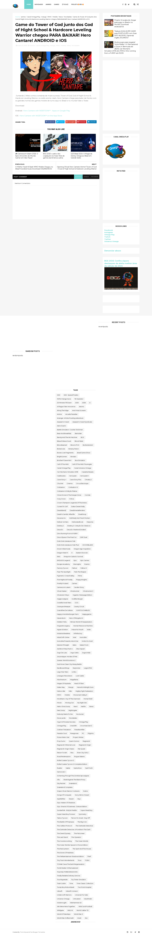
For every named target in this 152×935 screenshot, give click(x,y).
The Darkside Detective (84, 826)
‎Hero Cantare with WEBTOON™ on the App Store (41, 116)
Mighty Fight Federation (84, 691)
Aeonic (81, 406)
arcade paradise (71, 414)
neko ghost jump (63, 706)
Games (56, 4)
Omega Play (109, 235)
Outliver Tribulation (64, 729)
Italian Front (84, 645)
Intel (74, 637)
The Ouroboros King (64, 841)
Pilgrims (90, 733)
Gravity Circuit (79, 606)
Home (29, 4)
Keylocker (76, 668)
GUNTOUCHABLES (83, 610)
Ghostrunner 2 (88, 591)
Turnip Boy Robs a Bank (65, 887)
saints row (78, 768)
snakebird (73, 783)
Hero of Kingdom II (76, 618)
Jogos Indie (86, 653)
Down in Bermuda (63, 549)
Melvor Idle (61, 691)
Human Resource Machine (83, 626)
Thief (89, 856)
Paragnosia (74, 733)
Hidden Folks (62, 622)
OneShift (73, 726)
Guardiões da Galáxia (65, 610)
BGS (82, 437)
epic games (84, 560)
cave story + (61, 479)
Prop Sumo (61, 741)
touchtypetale (62, 879)
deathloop (82, 514)
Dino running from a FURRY (67, 533)
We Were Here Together (66, 906)
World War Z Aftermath (65, 918)
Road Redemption (64, 756)
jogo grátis (74, 653)
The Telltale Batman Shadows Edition (70, 856)
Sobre (85, 791)
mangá (43, 17)
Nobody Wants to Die (65, 714)
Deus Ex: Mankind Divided (76, 529)
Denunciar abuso (112, 251)
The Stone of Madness (65, 853)
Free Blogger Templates (37, 932)
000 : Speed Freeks (71, 395)
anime (23, 17)
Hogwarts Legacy (63, 626)
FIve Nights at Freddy (64, 579)
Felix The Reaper (80, 572)
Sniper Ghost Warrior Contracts (68, 791)
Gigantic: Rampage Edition (82, 595)
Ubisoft (59, 891)
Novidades (39, 4)
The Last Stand (62, 837)
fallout (74, 568)
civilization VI (73, 487)
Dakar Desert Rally (78, 506)
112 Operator (79, 399)
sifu (58, 779)
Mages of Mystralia (64, 683)
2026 (84, 403)
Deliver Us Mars (62, 522)
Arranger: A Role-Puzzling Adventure (70, 418)
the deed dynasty (63, 833)
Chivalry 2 (88, 479)
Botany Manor (74, 449)
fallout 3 (84, 568)
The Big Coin (82, 822)
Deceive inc (61, 518)
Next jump (61, 710)
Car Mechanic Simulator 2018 (67, 472)
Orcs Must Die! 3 (86, 726)
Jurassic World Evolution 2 (66, 660)
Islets (74, 645)
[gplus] (131, 932)
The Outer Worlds (81, 841)
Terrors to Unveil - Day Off (80, 818)
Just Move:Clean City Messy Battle (69, 664)
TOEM (87, 860)
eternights (77, 564)
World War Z (78, 914)
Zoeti (79, 918)
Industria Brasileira (63, 633)
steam (71, 799)
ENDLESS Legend (63, 560)
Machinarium (61, 679)
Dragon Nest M (62, 553)
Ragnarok (86, 741)
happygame (86, 614)
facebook (94, 176)
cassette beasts (87, 472)
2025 (77, 403)
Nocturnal (79, 714)
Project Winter (78, 737)
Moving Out (69, 703)
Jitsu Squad (80, 649)
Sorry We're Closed (82, 795)
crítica (71, 499)
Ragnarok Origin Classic (65, 749)
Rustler (59, 768)
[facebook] (122, 4)
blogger (78, 176)
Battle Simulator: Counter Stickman (70, 430)
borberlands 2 (88, 445)
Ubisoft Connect (72, 891)
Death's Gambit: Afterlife (66, 514)
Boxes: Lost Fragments (65, 453)
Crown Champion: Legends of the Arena (72, 503)
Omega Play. (61, 726)
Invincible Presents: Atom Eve (67, 641)
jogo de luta (62, 653)
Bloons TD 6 (75, 445)
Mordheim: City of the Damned (68, 699)
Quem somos (74, 741)
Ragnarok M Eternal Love (66, 745)
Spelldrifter (61, 799)
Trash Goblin (61, 883)
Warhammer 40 (75, 903)
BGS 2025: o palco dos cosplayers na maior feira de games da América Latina (54, 156)
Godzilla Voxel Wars (64, 603)
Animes (48, 4)
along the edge (63, 410)
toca (79, 860)
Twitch (107, 237)
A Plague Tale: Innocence (66, 406)
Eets (58, 556)
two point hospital (84, 887)
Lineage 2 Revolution (64, 676)
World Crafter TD (83, 910)
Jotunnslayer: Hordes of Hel (67, 656)
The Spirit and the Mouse (82, 849)
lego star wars (62, 672)
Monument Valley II (80, 695)
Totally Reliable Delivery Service (68, 876)
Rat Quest (81, 749)
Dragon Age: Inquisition (82, 549)
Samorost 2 (61, 772)
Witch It (70, 910)
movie (59, 703)
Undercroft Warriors (64, 895)
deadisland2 (61, 510)
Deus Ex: (60, 529)
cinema (69, 483)
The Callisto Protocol (64, 826)
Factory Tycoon (62, 568)
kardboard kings (63, 668)
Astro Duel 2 (61, 426)
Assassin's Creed (63, 422)
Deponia (90, 522)
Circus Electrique (82, 483)
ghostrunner (74, 591)
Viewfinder (88, 899)
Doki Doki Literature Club (66, 541)
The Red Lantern (63, 849)
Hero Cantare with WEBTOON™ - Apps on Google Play (46, 111)
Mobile (55, 17)
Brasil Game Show (83, 453)
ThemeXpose (24, 932)
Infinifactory (78, 633)
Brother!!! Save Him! (64, 460)
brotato (73, 456)
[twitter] (128, 4)
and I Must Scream (79, 410)
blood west (79, 441)
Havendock (61, 618)
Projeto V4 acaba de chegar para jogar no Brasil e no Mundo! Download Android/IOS (125, 23)
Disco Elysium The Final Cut (66, 537)
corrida (87, 495)
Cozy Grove (61, 499)
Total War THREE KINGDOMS (67, 872)
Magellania (74, 679)
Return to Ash (62, 752)
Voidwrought (61, 903)
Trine (71, 883)
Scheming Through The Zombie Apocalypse (73, 776)
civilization (61, 487)
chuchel (60, 483)
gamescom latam (63, 587)
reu (72, 752)
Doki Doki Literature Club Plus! (68, 545)
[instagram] (125, 4)
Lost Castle (80, 676)
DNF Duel (83, 537)
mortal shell (88, 699)
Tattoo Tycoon (62, 818)
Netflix (83, 706)
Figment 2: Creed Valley (65, 576)
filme (80, 576)
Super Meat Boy (86, 810)
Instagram (108, 232)
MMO (50, 17)
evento (87, 564)
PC (83, 733)
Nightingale (73, 710)
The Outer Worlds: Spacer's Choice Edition (72, 845)
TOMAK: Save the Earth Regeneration (70, 864)
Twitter (107, 239)
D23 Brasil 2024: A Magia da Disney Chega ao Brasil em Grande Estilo (81, 156)
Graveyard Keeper (63, 606)
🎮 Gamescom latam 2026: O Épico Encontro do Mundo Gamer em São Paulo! (26, 156)
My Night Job (82, 703)
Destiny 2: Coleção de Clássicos (78, 526)
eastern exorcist (82, 553)
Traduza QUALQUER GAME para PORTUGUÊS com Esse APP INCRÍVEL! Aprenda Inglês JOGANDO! (125, 34)
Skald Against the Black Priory (74, 779)
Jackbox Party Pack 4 (65, 649)
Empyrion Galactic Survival (73, 556)
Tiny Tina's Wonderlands (65, 860)
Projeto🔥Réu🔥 (77, 4)
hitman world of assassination (81, 622)
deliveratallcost (77, 522)
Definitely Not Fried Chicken (79, 518)
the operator (76, 837)
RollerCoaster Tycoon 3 (65, 760)
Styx (79, 799)
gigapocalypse (62, 599)
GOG (76, 603)
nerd (75, 706)
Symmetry (82, 814)
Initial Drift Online (63, 637)
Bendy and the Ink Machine (67, 437)
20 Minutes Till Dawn (64, 403)
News (61, 17)
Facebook (108, 230)
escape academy (63, 564)
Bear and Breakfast (64, 433)
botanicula (61, 449)
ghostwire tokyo (63, 595)
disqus (86, 176)
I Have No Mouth (77, 629)
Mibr (70, 691)
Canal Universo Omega (82, 468)
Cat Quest (72, 476)
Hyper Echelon (62, 629)
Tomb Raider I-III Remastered (67, 868)
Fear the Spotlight (63, 572)
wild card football (85, 906)
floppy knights (81, 579)
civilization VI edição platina (67, 491)
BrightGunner (62, 456)
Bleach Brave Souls (64, 441)
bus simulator (80, 460)
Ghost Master (62, 591)
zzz (86, 918)
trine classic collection (85, 883)
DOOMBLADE (88, 545)
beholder (78, 433)
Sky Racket (61, 783)
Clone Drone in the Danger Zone (69, 495)
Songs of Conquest (64, 795)
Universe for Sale (81, 895)
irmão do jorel (87, 641)
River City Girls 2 (82, 752)
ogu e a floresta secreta (66, 722)
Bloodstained (62, 445)
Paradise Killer (79, 729)
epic (75, 560)
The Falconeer (79, 833)
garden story (79, 587)
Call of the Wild (62, 464)
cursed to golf (62, 506)
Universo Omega (111, 241)
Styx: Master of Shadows (66, 802)
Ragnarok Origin (85, 745)
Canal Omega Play (33, 17)
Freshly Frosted (62, 583)
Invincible (83, 637)
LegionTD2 (88, 668)
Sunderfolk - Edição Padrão (67, 810)
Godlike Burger (77, 599)
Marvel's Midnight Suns (85, 687)
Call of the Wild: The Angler (82, 464)
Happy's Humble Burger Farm (68, 614)
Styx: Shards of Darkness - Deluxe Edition (72, 806)
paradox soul (62, 733)
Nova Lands (61, 718)
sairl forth (89, 768)
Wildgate (60, 910)
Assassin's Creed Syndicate (82, 422)
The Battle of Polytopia (65, 822)
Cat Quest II (84, 476)
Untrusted (76, 899)
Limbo (74, 672)
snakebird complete (64, 787)
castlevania (61, 476)
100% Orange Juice (64, 399)
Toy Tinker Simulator (78, 879)
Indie (89, 629)
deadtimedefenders (77, 510)
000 (58, 395)
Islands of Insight (63, 645)
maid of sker (79, 683)
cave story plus (75, 479)
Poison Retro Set (63, 737)
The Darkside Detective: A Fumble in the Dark (73, 829)
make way (61, 687)
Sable (68, 768)
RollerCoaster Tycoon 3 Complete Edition (72, 764)
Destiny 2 (60, 526)
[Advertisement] (121, 95)
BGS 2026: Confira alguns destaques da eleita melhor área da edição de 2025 (120, 263)
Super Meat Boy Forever (66, 814)
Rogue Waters (79, 756)
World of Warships (63, 914)
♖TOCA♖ (65, 4)
